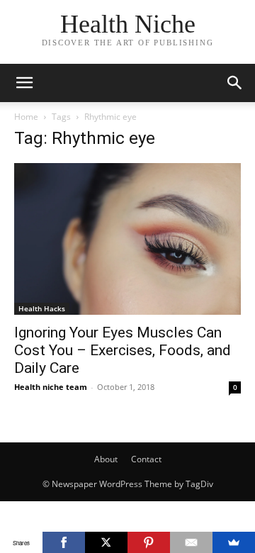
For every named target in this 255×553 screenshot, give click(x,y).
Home (26, 117)
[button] (24, 83)
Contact (146, 459)
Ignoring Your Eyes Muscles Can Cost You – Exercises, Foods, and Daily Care (122, 350)
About (106, 459)
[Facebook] (63, 542)
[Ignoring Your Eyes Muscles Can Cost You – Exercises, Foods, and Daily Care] (127, 239)
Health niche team (50, 386)
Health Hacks (41, 308)
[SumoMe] (233, 542)
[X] (106, 542)
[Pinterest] (149, 542)
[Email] (191, 542)
